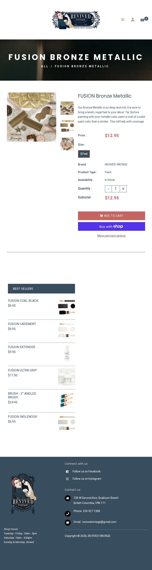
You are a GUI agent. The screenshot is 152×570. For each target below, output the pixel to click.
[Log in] (132, 20)
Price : (82, 135)
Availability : (86, 179)
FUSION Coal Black (23, 301)
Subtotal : (85, 197)
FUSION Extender (21, 347)
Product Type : (87, 172)
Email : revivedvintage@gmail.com (95, 521)
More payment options (111, 235)
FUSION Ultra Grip (22, 370)
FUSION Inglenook (22, 417)
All (45, 66)
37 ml (83, 153)
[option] (31, 117)
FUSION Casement (22, 324)
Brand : (82, 164)
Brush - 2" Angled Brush (22, 395)
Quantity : (85, 188)
